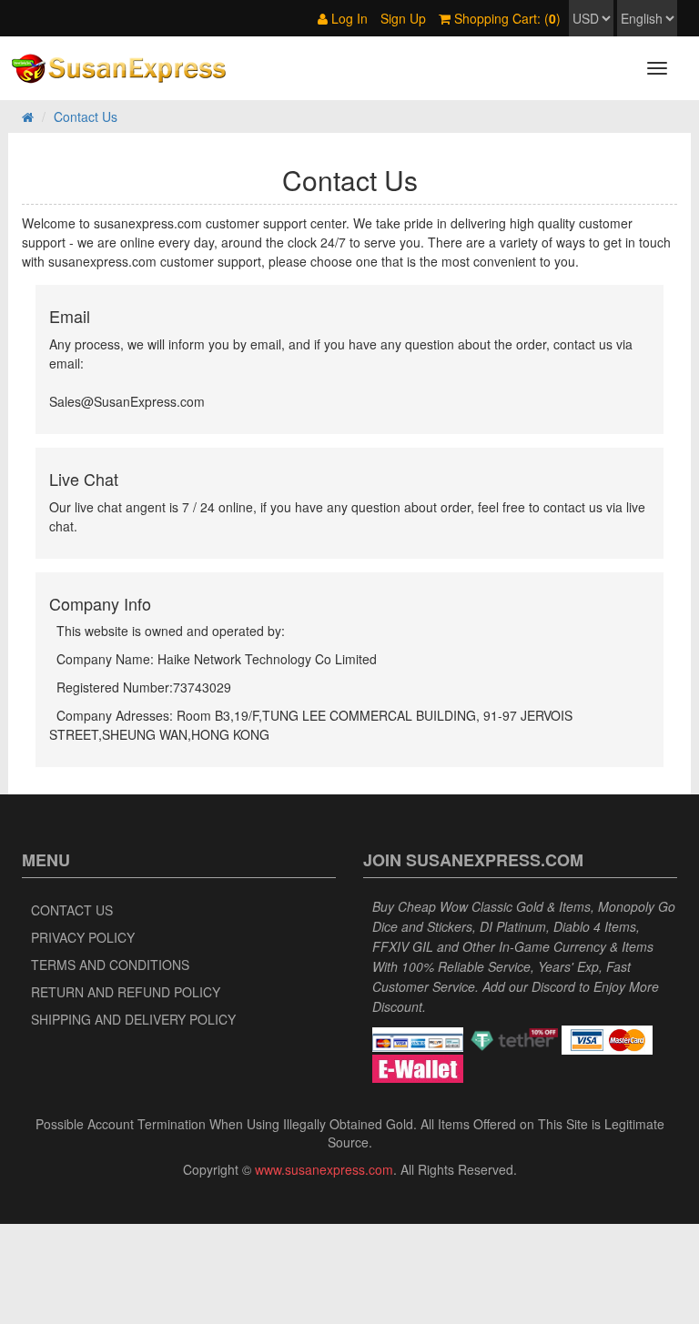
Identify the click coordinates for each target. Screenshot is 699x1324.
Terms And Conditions (110, 964)
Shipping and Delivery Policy (133, 1019)
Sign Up (403, 18)
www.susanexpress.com (324, 1169)
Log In (348, 18)
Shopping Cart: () (506, 18)
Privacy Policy (83, 937)
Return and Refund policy (125, 992)
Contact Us (72, 910)
